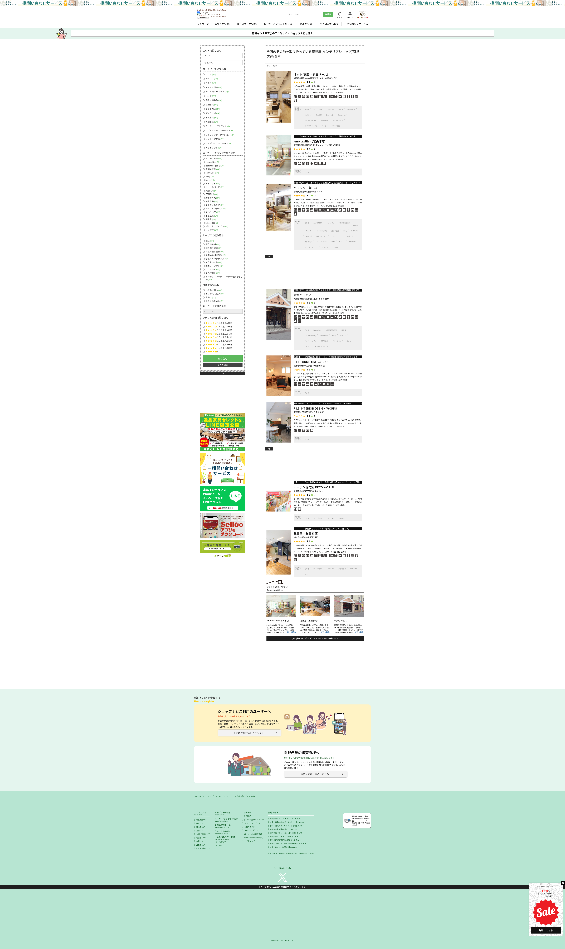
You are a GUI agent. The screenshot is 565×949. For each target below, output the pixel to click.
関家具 (341, 109)
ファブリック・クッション (220, 134)
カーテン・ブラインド (218, 126)
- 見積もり (222, 841)
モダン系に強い (214, 293)
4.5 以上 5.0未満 (224, 348)
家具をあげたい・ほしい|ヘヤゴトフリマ (286, 833)
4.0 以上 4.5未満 (224, 344)
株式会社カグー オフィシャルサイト (284, 836)
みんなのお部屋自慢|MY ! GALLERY (283, 829)
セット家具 (212, 108)
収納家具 (211, 104)
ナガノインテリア (310, 120)
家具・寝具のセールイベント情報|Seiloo (286, 825)
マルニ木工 (336, 126)
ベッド (210, 96)
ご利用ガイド (249, 826)
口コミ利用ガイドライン (254, 819)
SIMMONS (308, 115)
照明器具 (211, 121)
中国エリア (200, 841)
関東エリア (200, 827)
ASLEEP (308, 231)
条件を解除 (222, 364)
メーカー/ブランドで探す (226, 819)
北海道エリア (201, 819)
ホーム (198, 796)
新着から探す (307, 23)
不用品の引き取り (216, 255)
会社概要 (247, 812)
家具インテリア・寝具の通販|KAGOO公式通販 (288, 843)
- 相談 (220, 845)
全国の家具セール (223, 826)
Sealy (345, 231)
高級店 (210, 297)
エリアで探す (200, 813)
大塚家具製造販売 (344, 223)
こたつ (210, 83)
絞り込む (223, 358)
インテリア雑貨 (214, 139)
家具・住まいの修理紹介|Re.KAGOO (284, 847)
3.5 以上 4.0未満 (224, 340)
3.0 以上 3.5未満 (224, 337)
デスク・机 (212, 113)
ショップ (210, 796)
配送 (209, 240)
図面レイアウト (214, 265)
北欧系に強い (213, 290)
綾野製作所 (324, 120)
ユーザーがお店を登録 (253, 834)
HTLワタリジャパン (311, 126)
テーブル (211, 78)
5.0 (218, 351)
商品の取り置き (214, 251)
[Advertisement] (315, 271)
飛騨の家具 (351, 109)
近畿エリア (200, 830)
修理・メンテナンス (217, 258)
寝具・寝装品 (213, 100)
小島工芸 (350, 236)
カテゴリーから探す (247, 23)
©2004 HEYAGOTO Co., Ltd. (282, 940)
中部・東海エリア (203, 834)
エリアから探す (223, 23)
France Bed (330, 109)
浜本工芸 (319, 115)
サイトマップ (249, 841)
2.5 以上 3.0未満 (224, 333)
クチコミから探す (329, 23)
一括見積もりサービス (356, 23)
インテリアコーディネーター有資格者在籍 (224, 278)
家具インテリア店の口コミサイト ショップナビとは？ (282, 33)
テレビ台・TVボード (217, 91)
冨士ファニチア (343, 115)
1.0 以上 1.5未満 (224, 323)
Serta (333, 242)
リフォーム (212, 269)
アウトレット (213, 147)
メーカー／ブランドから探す (279, 23)
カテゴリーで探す (223, 813)
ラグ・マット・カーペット (220, 130)
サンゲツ (325, 126)
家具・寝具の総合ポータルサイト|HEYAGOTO (288, 822)
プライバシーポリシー (253, 823)
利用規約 (247, 816)
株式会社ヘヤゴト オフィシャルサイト (285, 818)
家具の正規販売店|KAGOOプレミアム (284, 840)
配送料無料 (212, 244)
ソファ (210, 74)
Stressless (352, 242)
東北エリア (200, 823)
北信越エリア (201, 837)
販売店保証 (212, 273)
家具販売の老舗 (214, 300)
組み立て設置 (213, 247)
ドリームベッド (338, 120)
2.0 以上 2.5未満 (224, 330)
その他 (307, 109)
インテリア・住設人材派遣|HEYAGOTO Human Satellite (292, 853)
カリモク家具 (317, 109)
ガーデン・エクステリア (219, 143)
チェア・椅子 (213, 87)
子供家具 (211, 117)
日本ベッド (329, 115)
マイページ (203, 23)
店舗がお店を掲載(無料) (253, 837)
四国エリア (200, 845)
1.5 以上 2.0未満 (224, 326)
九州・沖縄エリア (203, 848)
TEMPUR (342, 242)
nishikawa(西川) (321, 231)
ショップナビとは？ (252, 830)
